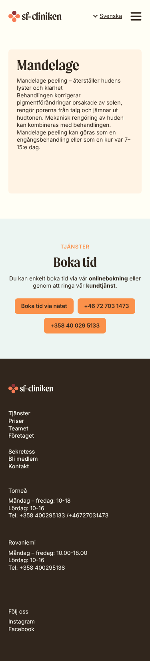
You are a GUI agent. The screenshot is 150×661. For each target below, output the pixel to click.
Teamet (18, 428)
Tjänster (19, 413)
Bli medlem (23, 459)
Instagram (21, 621)
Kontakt (18, 466)
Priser (16, 421)
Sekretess (21, 451)
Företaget (21, 435)
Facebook (21, 629)
